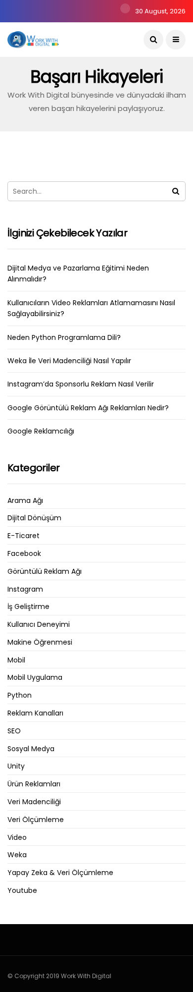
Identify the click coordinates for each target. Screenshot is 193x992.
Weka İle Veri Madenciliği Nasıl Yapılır (69, 361)
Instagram (25, 589)
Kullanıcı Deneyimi (38, 624)
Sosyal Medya (30, 749)
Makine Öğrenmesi (39, 642)
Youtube (22, 890)
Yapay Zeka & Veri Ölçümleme (60, 873)
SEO (14, 731)
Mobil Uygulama (34, 677)
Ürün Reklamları (33, 784)
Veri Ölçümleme (35, 820)
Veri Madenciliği (34, 802)
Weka (17, 855)
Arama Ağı (25, 500)
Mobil (16, 660)
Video (17, 837)
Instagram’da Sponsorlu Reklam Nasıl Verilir (80, 384)
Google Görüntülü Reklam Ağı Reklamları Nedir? (88, 408)
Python (19, 695)
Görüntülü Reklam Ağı (44, 571)
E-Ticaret (23, 536)
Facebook (24, 554)
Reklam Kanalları (35, 713)
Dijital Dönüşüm (34, 518)
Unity (16, 766)
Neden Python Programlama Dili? (64, 337)
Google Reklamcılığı (40, 431)
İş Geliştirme (28, 607)
